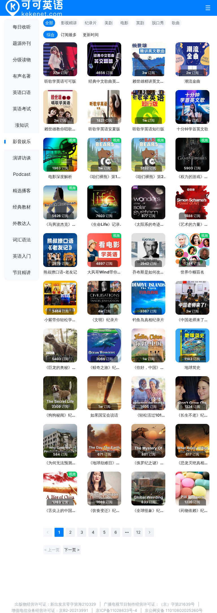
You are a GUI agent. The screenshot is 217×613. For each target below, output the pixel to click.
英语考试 (22, 108)
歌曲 (176, 22)
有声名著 (22, 76)
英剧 (140, 22)
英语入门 (22, 256)
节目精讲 (22, 272)
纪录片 (91, 22)
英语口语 (22, 92)
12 (138, 532)
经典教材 (22, 207)
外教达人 (22, 223)
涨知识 (22, 125)
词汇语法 (22, 239)
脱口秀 (158, 22)
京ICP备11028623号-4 (116, 610)
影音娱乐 (22, 141)
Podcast (22, 174)
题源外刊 (22, 43)
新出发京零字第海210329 (73, 604)
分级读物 (22, 59)
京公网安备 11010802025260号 (174, 610)
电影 (124, 22)
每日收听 (22, 27)
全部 (49, 22)
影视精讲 (69, 22)
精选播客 (22, 190)
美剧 (108, 22)
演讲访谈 (22, 158)
